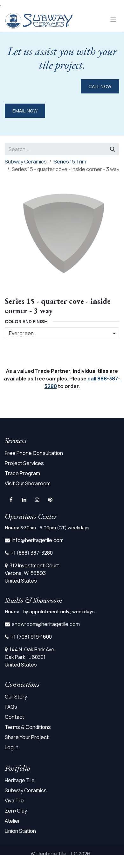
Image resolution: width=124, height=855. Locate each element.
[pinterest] (50, 499)
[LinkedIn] (24, 499)
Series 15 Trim (70, 161)
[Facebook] (11, 499)
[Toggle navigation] (113, 19)
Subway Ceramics (26, 161)
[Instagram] (37, 499)
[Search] (112, 149)
